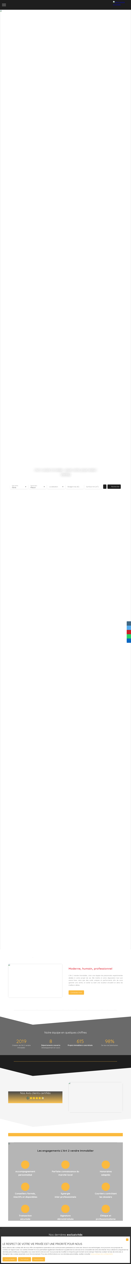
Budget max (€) (73, 487)
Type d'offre (15, 485)
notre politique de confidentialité (102, 1254)
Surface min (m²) (92, 487)
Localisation (53, 487)
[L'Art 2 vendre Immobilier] (121, 5)
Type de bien (33, 485)
